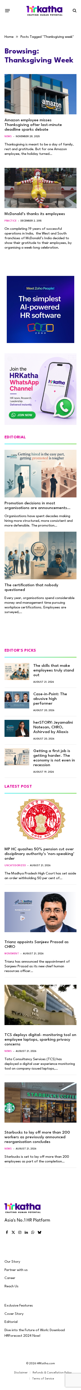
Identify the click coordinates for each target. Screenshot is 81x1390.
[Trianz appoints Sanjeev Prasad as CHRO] (40, 912)
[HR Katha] (45, 10)
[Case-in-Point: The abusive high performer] (16, 699)
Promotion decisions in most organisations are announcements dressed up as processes (35, 508)
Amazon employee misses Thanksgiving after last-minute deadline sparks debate (33, 125)
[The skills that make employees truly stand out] (16, 671)
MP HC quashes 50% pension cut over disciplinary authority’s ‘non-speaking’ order (39, 854)
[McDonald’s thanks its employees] (40, 188)
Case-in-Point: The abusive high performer (50, 699)
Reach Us (11, 1286)
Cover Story (14, 1314)
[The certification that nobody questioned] (40, 555)
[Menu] (7, 10)
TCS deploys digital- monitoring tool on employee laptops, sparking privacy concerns (40, 1039)
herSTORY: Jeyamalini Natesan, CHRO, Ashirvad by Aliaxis (53, 727)
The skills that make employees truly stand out (53, 670)
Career (9, 1278)
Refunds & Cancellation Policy (52, 1372)
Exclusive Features (18, 1305)
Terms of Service (43, 1378)
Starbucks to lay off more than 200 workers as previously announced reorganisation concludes (37, 1137)
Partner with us (16, 1270)
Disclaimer (21, 1372)
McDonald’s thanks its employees (34, 214)
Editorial (11, 1322)
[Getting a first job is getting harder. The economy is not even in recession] (16, 756)
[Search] (74, 11)
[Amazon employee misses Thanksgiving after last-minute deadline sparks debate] (40, 94)
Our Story (12, 1262)
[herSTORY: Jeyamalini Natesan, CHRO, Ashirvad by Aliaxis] (16, 728)
